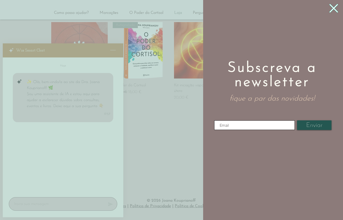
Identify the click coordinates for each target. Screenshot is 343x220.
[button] (333, 8)
